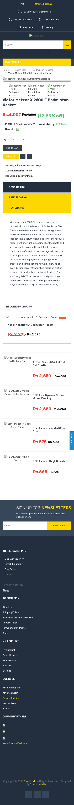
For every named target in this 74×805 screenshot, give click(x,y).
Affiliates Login (10, 693)
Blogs (5, 633)
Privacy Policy (10, 622)
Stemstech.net (38, 784)
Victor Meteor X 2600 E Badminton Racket (30, 73)
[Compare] (28, 53)
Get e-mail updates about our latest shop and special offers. (40, 515)
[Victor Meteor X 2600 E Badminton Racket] (17, 90)
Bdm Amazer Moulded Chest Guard (49, 430)
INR (22, 4)
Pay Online (10, 569)
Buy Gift (7, 665)
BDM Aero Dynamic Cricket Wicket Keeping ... (49, 397)
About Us (7, 607)
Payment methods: (13, 585)
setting (49, 27)
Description (17, 187)
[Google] (45, 794)
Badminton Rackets (43, 70)
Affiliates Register (12, 687)
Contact (9, 574)
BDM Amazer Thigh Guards (49, 461)
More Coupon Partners (15, 743)
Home (6, 70)
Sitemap (7, 671)
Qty (4, 139)
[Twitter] (37, 794)
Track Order (71, 439)
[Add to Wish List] (22, 156)
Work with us (9, 703)
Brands (6, 708)
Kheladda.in (30, 781)
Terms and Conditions (14, 628)
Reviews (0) (16, 207)
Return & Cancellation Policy (18, 617)
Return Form (9, 660)
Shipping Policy (11, 612)
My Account (9, 650)
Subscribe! (59, 525)
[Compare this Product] (29, 156)
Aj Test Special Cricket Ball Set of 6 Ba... (49, 364)
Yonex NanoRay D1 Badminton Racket (30, 324)
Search (67, 44)
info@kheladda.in (13, 564)
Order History (10, 655)
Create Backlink (43, 4)
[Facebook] (28, 794)
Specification (18, 197)
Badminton (21, 70)
